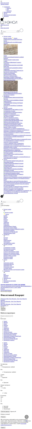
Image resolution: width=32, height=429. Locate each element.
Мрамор (6, 217)
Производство (7, 12)
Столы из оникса (22, 146)
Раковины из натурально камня (11, 254)
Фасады (6, 239)
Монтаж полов (14, 190)
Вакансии (9, 10)
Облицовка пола (8, 265)
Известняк (6, 223)
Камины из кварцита (9, 156)
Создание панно (8, 268)
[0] (2, 19)
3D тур (5, 279)
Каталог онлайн (8, 38)
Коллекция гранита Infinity (10, 227)
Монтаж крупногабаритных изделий (16, 192)
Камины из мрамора (19, 156)
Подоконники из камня (9, 249)
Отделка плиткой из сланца (16, 187)
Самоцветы (6, 225)
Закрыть (3, 310)
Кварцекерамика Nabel (9, 233)
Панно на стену (8, 177)
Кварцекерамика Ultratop (10, 226)
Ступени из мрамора (13, 142)
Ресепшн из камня (8, 257)
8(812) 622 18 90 (5, 3)
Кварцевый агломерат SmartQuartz (12, 336)
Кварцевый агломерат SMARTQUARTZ (14, 229)
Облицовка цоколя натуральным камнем (17, 183)
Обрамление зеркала (17, 177)
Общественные (7, 240)
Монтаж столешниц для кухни (11, 189)
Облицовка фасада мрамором (17, 182)
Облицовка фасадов (9, 264)
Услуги (5, 159)
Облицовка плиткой (9, 267)
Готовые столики (12, 147)
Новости (9, 8)
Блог (8, 9)
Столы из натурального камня (11, 251)
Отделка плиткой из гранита (11, 186)
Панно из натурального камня (11, 253)
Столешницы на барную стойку (15, 132)
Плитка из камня (8, 332)
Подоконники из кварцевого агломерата (14, 135)
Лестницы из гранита (9, 139)
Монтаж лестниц (11, 191)
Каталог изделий (8, 108)
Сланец (5, 221)
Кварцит (6, 219)
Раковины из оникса (19, 148)
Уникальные (7, 241)
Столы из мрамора (8, 143)
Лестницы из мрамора (20, 139)
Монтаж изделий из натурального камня (14, 269)
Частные (6, 237)
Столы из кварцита (14, 144)
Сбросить (12, 411)
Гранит (5, 215)
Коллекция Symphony (9, 230)
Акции (7, 214)
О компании (7, 6)
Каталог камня (7, 36)
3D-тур (5, 13)
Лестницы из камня (9, 250)
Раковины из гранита (9, 148)
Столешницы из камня (9, 247)
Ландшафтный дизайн (9, 243)
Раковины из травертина (14, 150)
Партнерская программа (10, 15)
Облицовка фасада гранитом (11, 181)
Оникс (5, 218)
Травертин (6, 222)
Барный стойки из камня (10, 255)
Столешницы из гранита (10, 128)
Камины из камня (8, 258)
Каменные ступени (13, 140)
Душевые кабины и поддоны (15, 178)
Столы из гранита (13, 146)
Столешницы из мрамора (14, 129)
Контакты (6, 16)
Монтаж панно (20, 191)
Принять (3, 427)
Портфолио (6, 96)
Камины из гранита (12, 158)
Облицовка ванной (8, 262)
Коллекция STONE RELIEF (11, 231)
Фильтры (3, 308)
